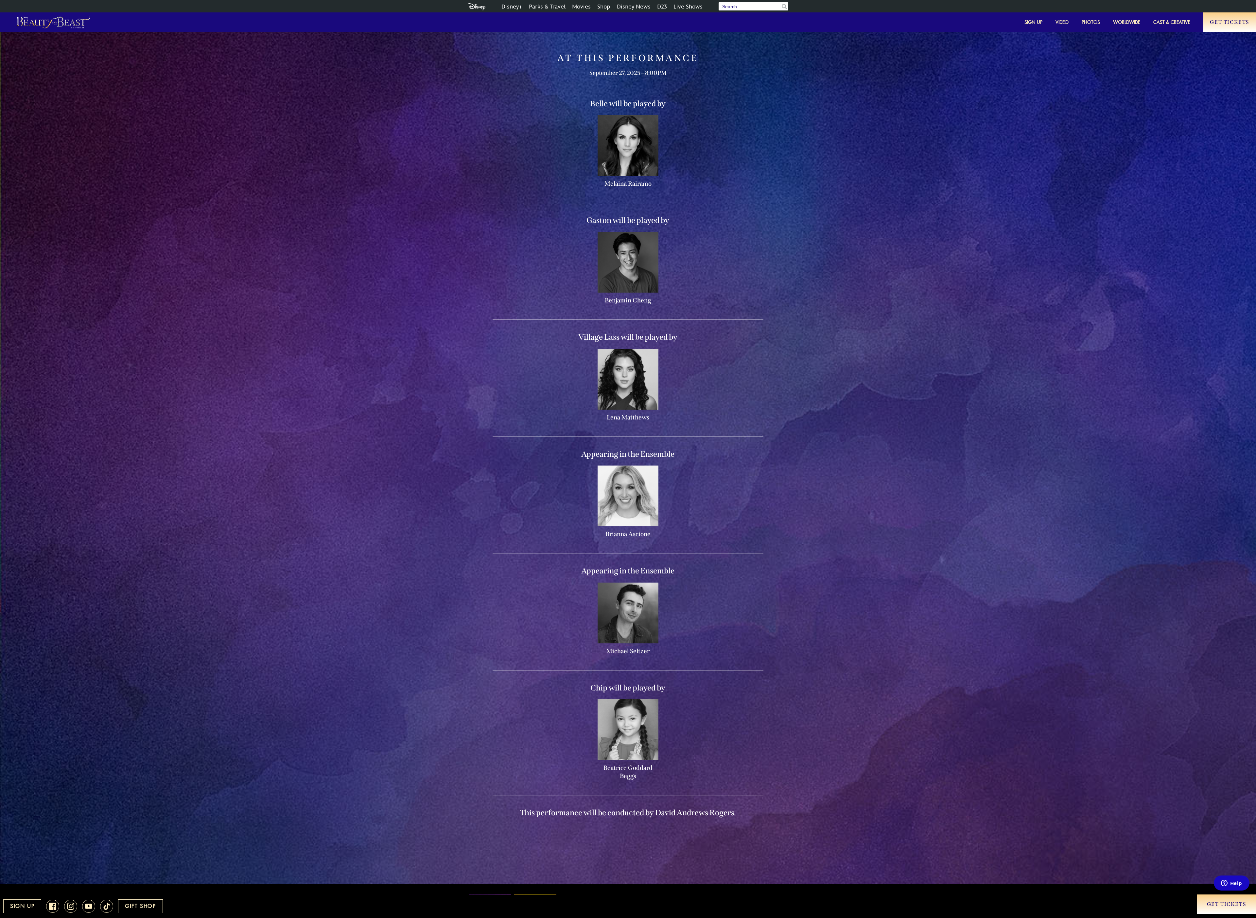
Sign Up (1033, 22)
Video (1062, 22)
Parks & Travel (547, 6)
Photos (1091, 22)
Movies (581, 6)
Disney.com (476, 6)
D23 (662, 6)
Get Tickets (1229, 22)
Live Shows (688, 6)
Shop (603, 6)
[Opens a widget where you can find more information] (1231, 884)
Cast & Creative (1171, 22)
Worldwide (1126, 22)
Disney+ (511, 6)
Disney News (634, 6)
